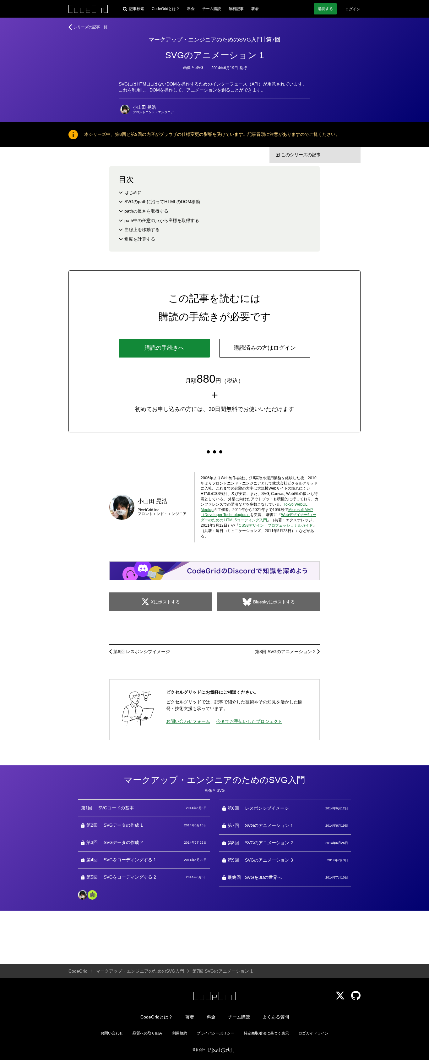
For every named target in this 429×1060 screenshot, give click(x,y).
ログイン (352, 9)
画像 (187, 67)
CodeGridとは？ (166, 9)
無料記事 (236, 9)
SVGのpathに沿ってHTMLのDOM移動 (162, 201)
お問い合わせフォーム (188, 721)
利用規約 (179, 1033)
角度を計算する (139, 238)
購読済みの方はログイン (265, 348)
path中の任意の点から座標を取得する (161, 220)
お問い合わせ (111, 1033)
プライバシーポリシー (215, 1033)
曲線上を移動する (142, 229)
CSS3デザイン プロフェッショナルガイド (276, 525)
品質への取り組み (148, 1033)
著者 (255, 9)
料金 (191, 9)
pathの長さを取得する (146, 211)
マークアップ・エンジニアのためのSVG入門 (205, 39)
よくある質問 (276, 1016)
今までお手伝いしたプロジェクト (249, 721)
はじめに (133, 192)
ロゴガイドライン (313, 1033)
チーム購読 (211, 9)
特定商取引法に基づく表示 (266, 1033)
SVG (199, 67)
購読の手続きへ (164, 348)
